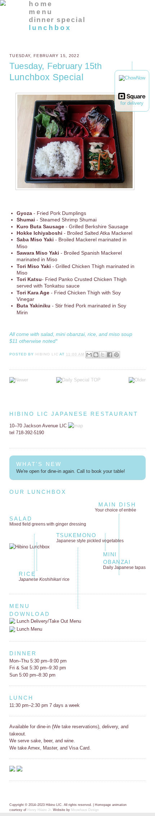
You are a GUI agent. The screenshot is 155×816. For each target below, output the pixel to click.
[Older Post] (137, 380)
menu (41, 12)
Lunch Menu (28, 629)
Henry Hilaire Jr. (39, 810)
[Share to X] (102, 354)
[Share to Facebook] (109, 354)
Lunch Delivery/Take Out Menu (48, 621)
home (41, 4)
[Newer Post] (18, 380)
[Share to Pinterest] (116, 354)
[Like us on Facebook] (12, 770)
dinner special (57, 19)
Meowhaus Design (85, 810)
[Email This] (89, 354)
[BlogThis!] (95, 354)
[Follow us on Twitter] (19, 770)
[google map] (75, 425)
